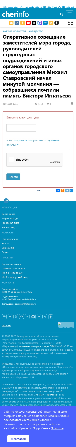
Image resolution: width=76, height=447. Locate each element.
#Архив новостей (14, 31)
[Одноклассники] (62, 190)
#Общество (36, 31)
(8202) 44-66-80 (9, 292)
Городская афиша (11, 263)
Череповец (8, 227)
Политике (57, 428)
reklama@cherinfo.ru (26, 299)
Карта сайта (8, 213)
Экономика (8, 247)
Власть (5, 243)
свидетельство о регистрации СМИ (37, 346)
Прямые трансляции (13, 268)
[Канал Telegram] (39, 316)
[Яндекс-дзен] (50, 317)
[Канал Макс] (39, 23)
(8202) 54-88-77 (9, 299)
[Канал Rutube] (34, 23)
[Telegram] (67, 190)
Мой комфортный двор (15, 277)
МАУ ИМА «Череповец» (46, 394)
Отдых (5, 252)
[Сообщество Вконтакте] (10, 316)
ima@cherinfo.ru (24, 292)
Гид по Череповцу (12, 272)
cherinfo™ (7, 387)
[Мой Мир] (71, 190)
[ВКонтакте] (58, 190)
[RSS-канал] (44, 316)
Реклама (6, 325)
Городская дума (10, 222)
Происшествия (10, 238)
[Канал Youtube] (28, 23)
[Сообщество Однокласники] (22, 23)
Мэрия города (10, 218)
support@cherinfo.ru (26, 304)
